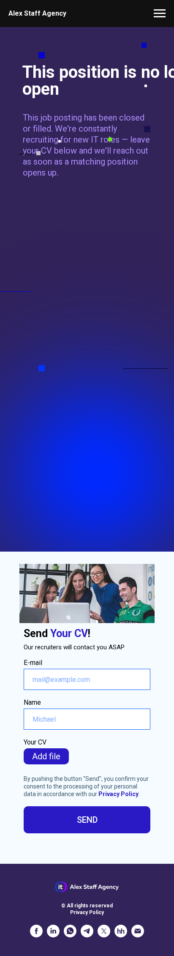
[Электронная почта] (137, 935)
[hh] (120, 935)
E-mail (33, 663)
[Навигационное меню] (160, 13)
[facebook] (36, 935)
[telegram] (87, 935)
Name (32, 702)
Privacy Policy (118, 794)
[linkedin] (53, 935)
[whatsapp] (70, 935)
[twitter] (104, 935)
